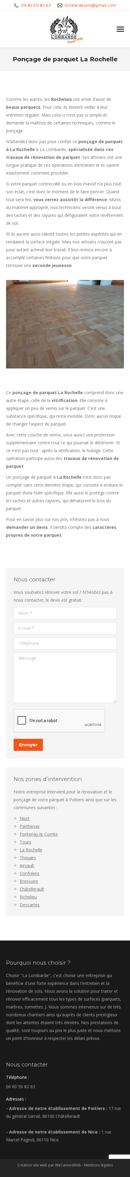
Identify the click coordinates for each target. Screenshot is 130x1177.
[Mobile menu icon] (120, 29)
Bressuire (29, 881)
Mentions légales (98, 1165)
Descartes (30, 905)
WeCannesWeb (68, 1165)
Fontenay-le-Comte (39, 834)
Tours (25, 842)
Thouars (28, 857)
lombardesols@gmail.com (91, 5)
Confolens (30, 873)
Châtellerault (32, 889)
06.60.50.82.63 (36, 5)
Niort (25, 818)
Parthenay (30, 826)
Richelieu (28, 897)
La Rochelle (31, 850)
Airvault (27, 865)
